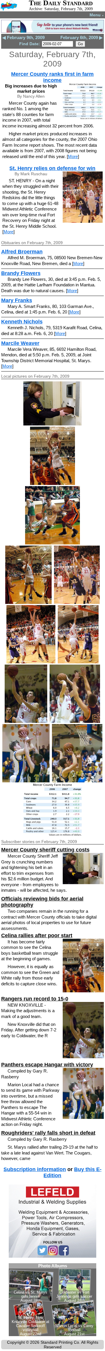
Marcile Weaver (20, 343)
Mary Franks (16, 300)
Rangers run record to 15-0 (34, 999)
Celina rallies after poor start (36, 935)
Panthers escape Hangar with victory (47, 1065)
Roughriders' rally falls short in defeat (48, 1133)
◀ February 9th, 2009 (23, 37)
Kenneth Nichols (22, 322)
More (73, 156)
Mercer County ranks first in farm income (52, 77)
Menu (97, 15)
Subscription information (35, 1169)
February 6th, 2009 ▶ (81, 37)
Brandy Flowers (21, 273)
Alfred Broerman (22, 252)
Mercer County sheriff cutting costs (45, 850)
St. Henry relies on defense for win (52, 168)
